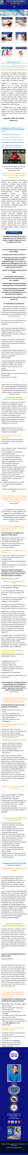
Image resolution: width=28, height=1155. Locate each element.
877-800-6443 (14, 1118)
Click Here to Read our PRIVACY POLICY (14, 1147)
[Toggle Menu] (14, 6)
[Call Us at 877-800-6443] (14, 2)
